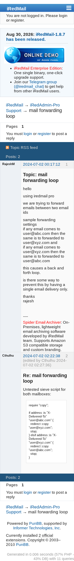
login (28, 134)
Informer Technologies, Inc (36, 528)
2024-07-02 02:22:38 (41, 356)
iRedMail (16, 8)
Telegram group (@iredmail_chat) (35, 84)
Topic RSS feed (24, 147)
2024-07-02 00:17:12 (41, 164)
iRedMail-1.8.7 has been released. (35, 37)
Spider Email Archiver (42, 322)
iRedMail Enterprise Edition (38, 68)
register (44, 134)
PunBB (35, 523)
